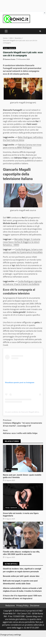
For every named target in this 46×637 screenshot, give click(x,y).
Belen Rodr (23, 137)
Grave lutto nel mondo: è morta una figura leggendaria (23, 496)
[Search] (40, 31)
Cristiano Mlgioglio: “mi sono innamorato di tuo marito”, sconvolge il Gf (22, 423)
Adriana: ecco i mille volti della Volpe (20, 432)
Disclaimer (35, 605)
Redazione (10, 605)
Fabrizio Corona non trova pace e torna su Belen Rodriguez (22, 146)
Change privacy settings (10, 634)
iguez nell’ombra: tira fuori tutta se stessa (23, 138)
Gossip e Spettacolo (9, 48)
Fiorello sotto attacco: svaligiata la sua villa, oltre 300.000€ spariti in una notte (23, 535)
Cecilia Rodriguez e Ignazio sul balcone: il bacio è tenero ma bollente (22, 282)
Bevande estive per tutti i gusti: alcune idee (21, 576)
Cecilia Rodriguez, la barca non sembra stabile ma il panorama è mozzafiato (23, 251)
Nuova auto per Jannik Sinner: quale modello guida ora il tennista (23, 458)
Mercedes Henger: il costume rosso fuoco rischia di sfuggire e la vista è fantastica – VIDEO (21, 242)
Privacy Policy (22, 605)
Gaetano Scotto (10, 59)
